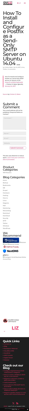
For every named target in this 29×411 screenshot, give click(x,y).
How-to (5, 198)
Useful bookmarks (10, 382)
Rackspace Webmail (10, 348)
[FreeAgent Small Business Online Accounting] (14, 259)
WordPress (6, 228)
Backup (5, 183)
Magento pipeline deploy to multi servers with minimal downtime (15, 393)
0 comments (11, 69)
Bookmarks (6, 185)
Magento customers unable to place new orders (14, 379)
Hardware (6, 193)
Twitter (5, 69)
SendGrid (7, 353)
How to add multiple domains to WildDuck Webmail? (14, 389)
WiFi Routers (7, 172)
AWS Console (8, 355)
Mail (4, 205)
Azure (5, 180)
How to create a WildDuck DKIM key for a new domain (14, 375)
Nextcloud (6, 213)
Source (5, 94)
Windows (6, 226)
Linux (22, 67)
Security (5, 218)
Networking (7, 210)
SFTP (4, 221)
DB (4, 188)
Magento (6, 203)
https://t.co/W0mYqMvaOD (14, 82)
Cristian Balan (9, 67)
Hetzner (6, 360)
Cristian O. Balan (15, 94)
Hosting (5, 195)
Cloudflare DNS (9, 351)
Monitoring (6, 208)
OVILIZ (5, 406)
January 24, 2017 (10, 86)
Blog (5, 346)
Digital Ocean (8, 357)
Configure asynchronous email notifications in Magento (14, 371)
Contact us (7, 344)
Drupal (5, 190)
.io (6, 255)
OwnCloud (6, 215)
